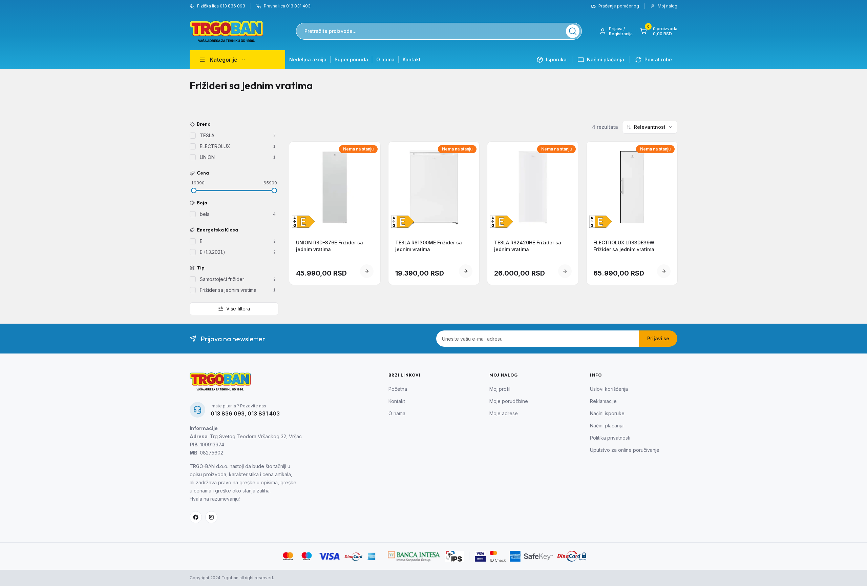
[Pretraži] (572, 31)
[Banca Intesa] (414, 556)
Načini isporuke (607, 413)
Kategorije (223, 59)
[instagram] (211, 517)
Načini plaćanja (606, 425)
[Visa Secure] (480, 556)
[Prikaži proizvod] (367, 271)
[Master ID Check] (498, 556)
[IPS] (454, 556)
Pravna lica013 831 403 (287, 5)
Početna (397, 389)
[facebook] (196, 517)
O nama (385, 59)
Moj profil (499, 389)
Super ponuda (351, 59)
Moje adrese (503, 413)
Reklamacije (603, 401)
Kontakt (412, 59)
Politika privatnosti (610, 438)
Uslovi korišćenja (609, 389)
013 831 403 (264, 413)
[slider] (193, 190)
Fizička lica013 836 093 (221, 5)
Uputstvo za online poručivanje (624, 450)
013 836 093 (228, 413)
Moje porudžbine (508, 401)
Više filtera (238, 308)
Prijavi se (658, 338)
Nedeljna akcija (307, 59)
